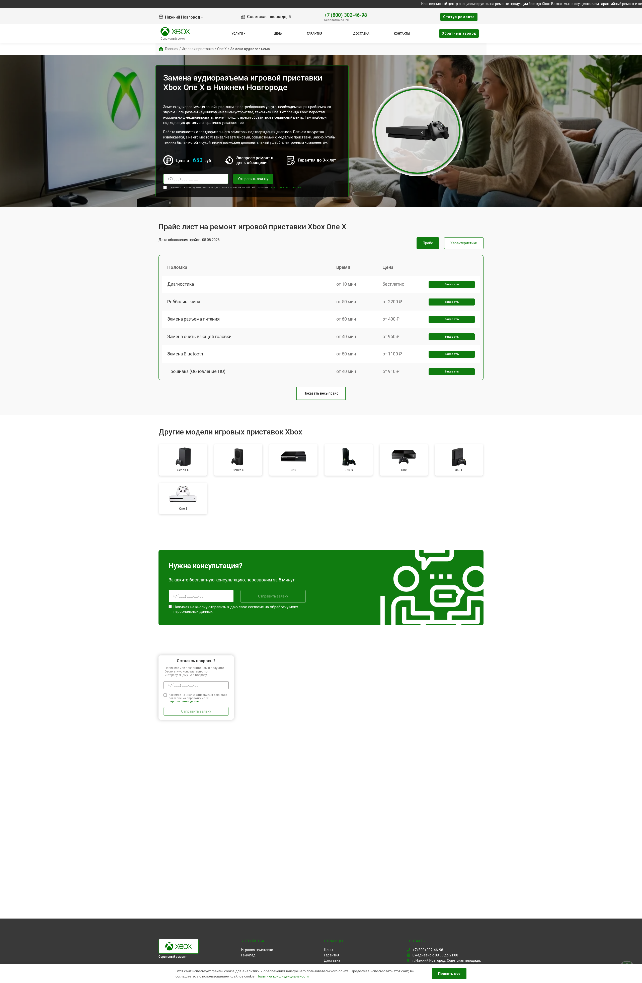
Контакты (402, 33)
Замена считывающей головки (199, 336)
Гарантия (314, 33)
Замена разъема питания (193, 319)
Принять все (449, 973)
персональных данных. (285, 187)
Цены (278, 33)
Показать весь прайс (321, 393)
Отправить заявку (253, 179)
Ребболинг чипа (183, 301)
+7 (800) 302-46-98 (345, 14)
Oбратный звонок (459, 33)
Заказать (451, 284)
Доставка (361, 33)
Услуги (237, 33)
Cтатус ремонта (459, 17)
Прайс (428, 243)
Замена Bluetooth (185, 353)
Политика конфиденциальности (283, 976)
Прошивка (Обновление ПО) (196, 371)
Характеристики (463, 243)
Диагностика (180, 284)
